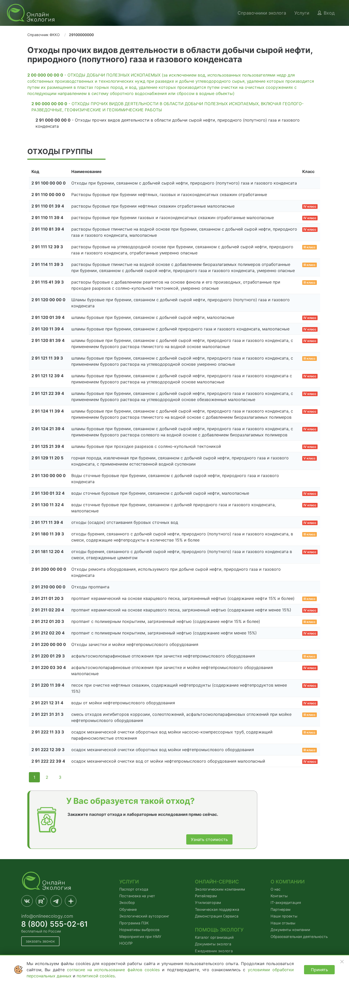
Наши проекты (284, 916)
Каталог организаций (214, 937)
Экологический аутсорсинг (144, 916)
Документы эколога (213, 944)
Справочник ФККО (43, 35)
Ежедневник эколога (214, 951)
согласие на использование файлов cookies (114, 969)
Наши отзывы (283, 923)
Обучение (128, 909)
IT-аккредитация (286, 902)
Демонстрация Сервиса (216, 916)
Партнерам (280, 909)
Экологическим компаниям (220, 889)
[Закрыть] (342, 961)
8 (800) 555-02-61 (54, 924)
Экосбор (127, 902)
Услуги (301, 13)
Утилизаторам (208, 902)
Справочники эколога (262, 13)
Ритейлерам (206, 896)
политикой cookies (96, 975)
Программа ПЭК (134, 923)
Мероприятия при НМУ (140, 936)
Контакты (279, 896)
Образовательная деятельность (299, 936)
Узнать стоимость (209, 839)
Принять (319, 969)
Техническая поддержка (217, 909)
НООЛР (126, 943)
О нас (276, 889)
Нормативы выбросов (139, 929)
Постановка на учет (137, 896)
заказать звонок (40, 941)
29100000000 (81, 35)
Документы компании (290, 929)
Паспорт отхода (133, 889)
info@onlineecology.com (47, 916)
